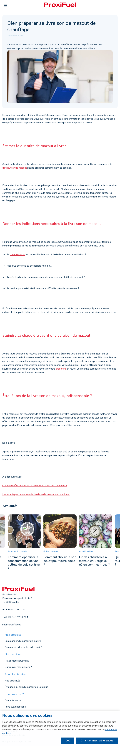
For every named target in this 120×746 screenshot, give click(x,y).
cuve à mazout (17, 254)
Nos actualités (12, 680)
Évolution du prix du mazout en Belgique (26, 687)
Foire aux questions (15, 706)
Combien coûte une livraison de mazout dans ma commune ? (34, 485)
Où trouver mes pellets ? (18, 667)
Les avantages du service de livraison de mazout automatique (36, 494)
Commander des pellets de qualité (23, 647)
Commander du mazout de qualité (23, 641)
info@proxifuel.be (11, 624)
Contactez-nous (13, 700)
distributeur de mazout (14, 168)
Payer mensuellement (17, 660)
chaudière (61, 368)
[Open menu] (6, 6)
